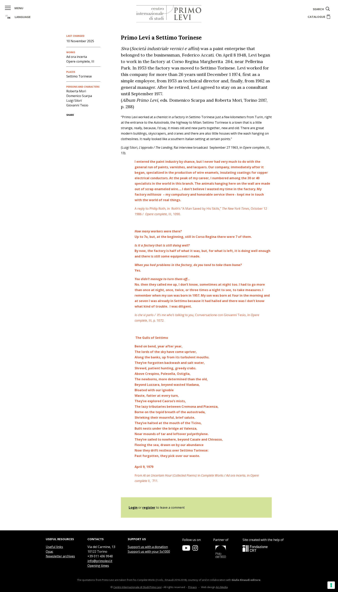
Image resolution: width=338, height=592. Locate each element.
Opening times (98, 565)
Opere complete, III (80, 61)
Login (133, 507)
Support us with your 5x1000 (149, 551)
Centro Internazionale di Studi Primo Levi (137, 587)
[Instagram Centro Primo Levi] (195, 549)
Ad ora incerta (76, 56)
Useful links (54, 547)
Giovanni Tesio (77, 105)
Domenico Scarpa (79, 95)
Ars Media (222, 587)
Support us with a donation (148, 547)
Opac (49, 551)
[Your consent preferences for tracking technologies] (331, 585)
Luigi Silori (74, 100)
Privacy (192, 587)
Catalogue (316, 17)
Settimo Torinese (79, 76)
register (148, 507)
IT (6, 15)
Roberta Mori (76, 91)
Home (169, 13)
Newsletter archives (60, 556)
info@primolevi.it (99, 561)
